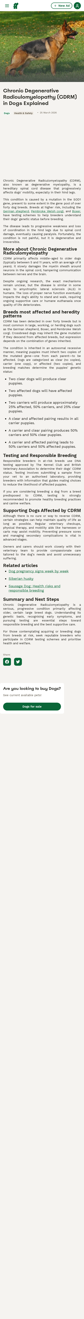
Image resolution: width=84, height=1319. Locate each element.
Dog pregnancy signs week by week (39, 571)
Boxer (76, 211)
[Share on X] (18, 662)
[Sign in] (77, 5)
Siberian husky (21, 578)
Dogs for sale (32, 706)
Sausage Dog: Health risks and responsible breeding (34, 588)
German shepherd (16, 211)
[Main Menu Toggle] (7, 6)
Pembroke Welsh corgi (47, 211)
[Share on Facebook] (7, 662)
